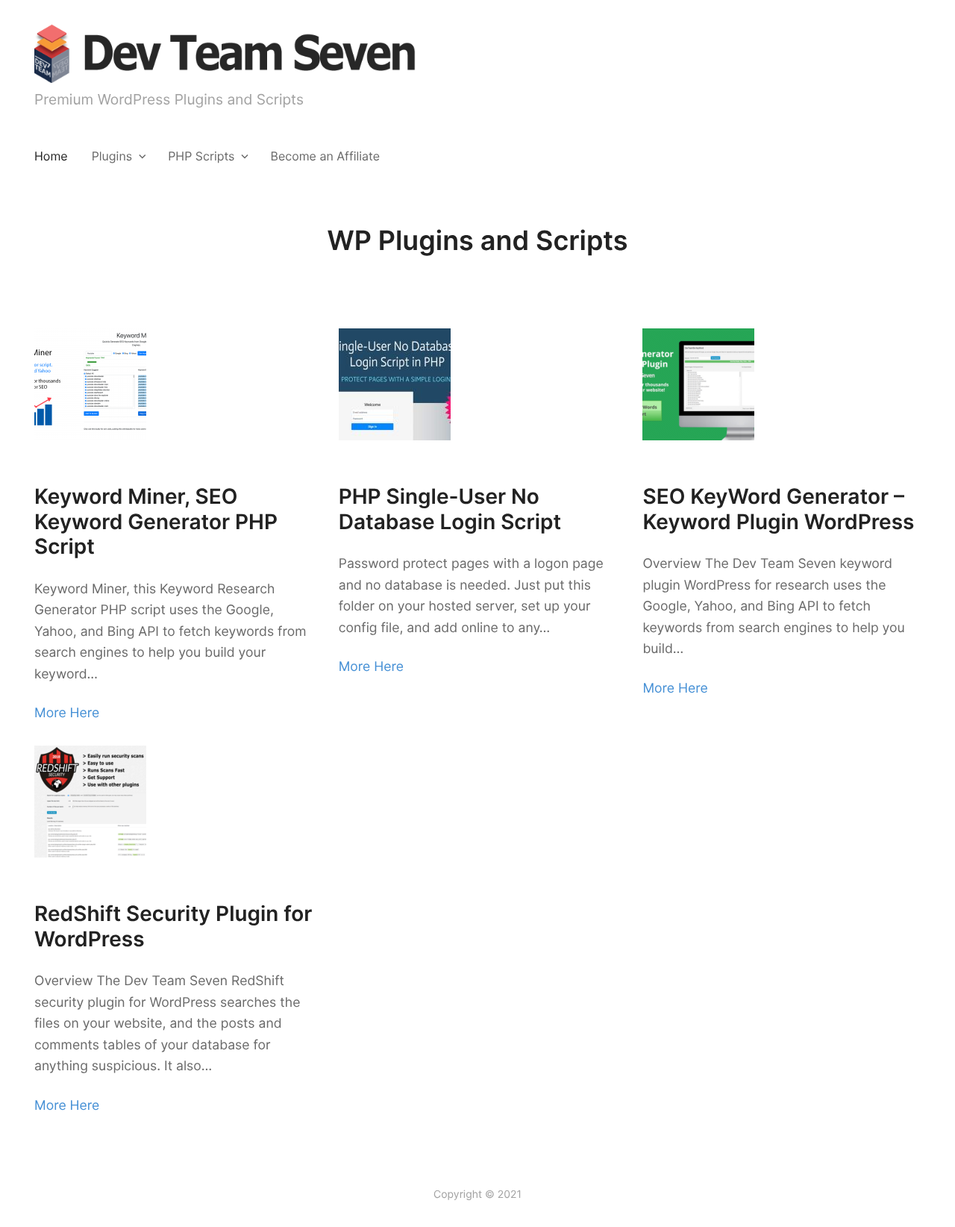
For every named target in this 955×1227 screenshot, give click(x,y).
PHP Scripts (201, 156)
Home (51, 156)
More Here (66, 713)
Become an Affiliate (325, 156)
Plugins (112, 156)
